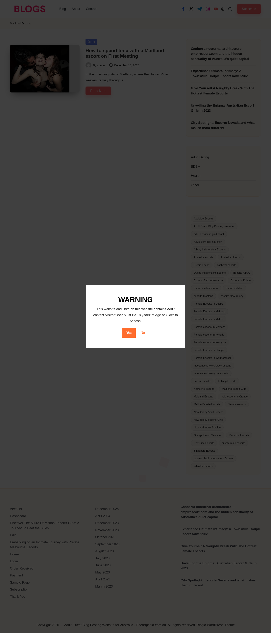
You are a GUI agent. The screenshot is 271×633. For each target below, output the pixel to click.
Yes (129, 333)
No (143, 333)
